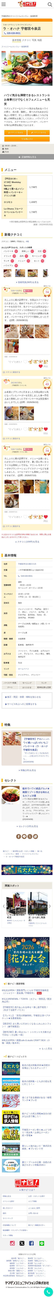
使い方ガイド (8, 1208)
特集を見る (7, 1196)
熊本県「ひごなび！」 (36, 1258)
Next (51, 906)
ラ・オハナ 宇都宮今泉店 (22, 28)
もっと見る (47, 1048)
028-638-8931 (13, 33)
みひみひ (14, 383)
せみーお (14, 290)
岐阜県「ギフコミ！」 (18, 1266)
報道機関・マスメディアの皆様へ (15, 1230)
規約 (4, 1213)
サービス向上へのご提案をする (22, 704)
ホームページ (23, 669)
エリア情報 (32, 1201)
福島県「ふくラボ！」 (18, 1263)
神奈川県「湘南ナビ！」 (17, 1271)
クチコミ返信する (13, 372)
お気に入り (28, 139)
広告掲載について (9, 1225)
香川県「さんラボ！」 (36, 1268)
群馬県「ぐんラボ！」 (18, 1268)
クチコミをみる (16, 132)
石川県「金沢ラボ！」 (18, 1273)
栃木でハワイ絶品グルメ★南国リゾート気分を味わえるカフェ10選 (36, 792)
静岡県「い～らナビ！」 (37, 1271)
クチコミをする (39, 132)
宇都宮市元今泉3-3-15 (27, 564)
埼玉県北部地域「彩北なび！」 (14, 1276)
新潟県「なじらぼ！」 (36, 1263)
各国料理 (24, 47)
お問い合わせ (33, 1213)
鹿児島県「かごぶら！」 (37, 1273)
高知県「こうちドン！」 (37, 1276)
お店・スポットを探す (36, 1196)
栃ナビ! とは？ (28, 1190)
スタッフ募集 (8, 1235)
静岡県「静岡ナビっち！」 (16, 1261)
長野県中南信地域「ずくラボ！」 (40, 1266)
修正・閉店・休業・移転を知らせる (24, 697)
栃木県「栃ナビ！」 (18, 1258)
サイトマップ (8, 1218)
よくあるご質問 (34, 1208)
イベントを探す (8, 1201)
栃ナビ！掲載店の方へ (36, 1225)
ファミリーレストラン (11, 47)
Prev (5, 906)
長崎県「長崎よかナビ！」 (38, 1261)
